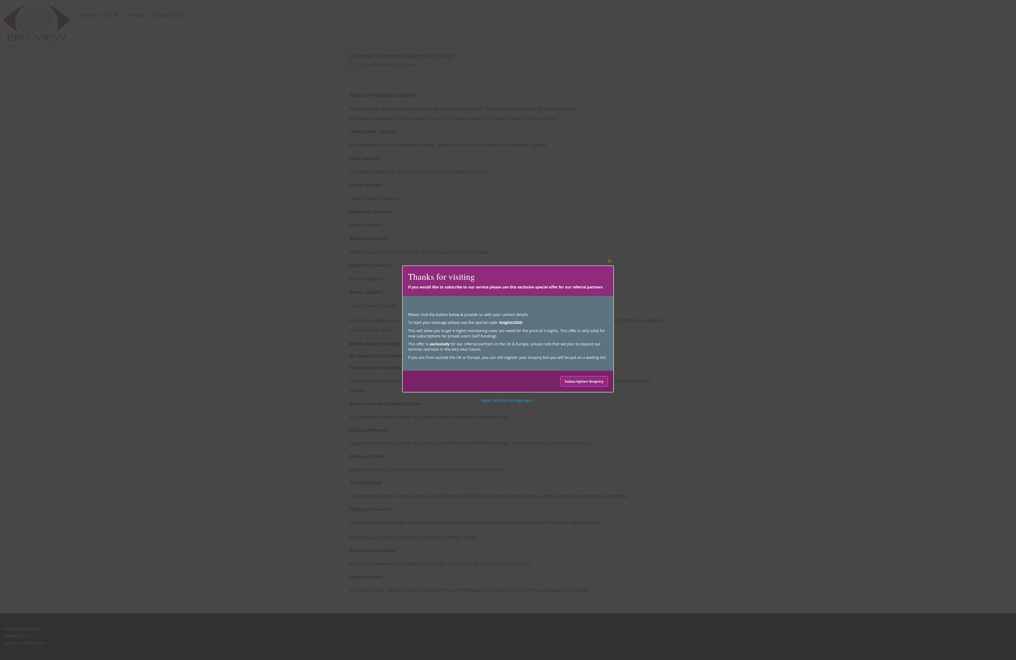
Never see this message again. (508, 400)
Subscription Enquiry (584, 381)
